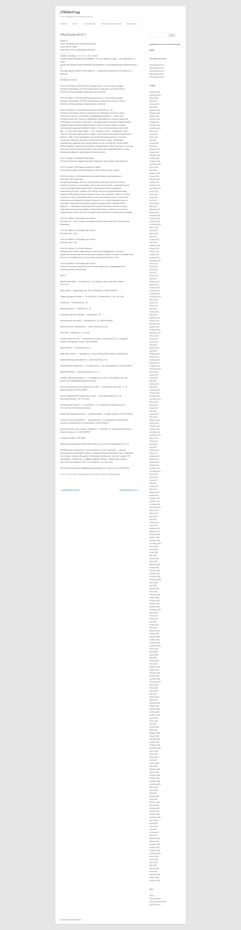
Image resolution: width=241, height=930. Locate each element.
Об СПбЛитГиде (89, 24)
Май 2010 (153, 519)
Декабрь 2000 (154, 844)
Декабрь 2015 (154, 323)
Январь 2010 (154, 531)
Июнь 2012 (153, 444)
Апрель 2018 (154, 239)
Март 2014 (153, 387)
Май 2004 (153, 724)
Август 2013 (153, 402)
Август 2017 (153, 263)
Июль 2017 (153, 266)
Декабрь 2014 (154, 359)
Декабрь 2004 (154, 709)
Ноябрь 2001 (154, 811)
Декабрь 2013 (154, 390)
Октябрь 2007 (154, 606)
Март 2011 (153, 489)
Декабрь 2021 (154, 119)
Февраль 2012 (154, 456)
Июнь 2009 (153, 552)
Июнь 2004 (153, 721)
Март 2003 (153, 766)
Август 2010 (153, 510)
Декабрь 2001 (154, 808)
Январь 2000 (154, 877)
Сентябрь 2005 (155, 681)
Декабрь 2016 (154, 287)
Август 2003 (153, 751)
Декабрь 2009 (154, 534)
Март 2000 (153, 871)
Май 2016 (153, 308)
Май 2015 (153, 344)
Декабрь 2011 (154, 462)
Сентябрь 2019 (155, 188)
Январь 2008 (154, 597)
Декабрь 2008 (154, 570)
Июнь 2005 (153, 691)
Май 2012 (153, 447)
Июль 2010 (153, 513)
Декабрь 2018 (154, 215)
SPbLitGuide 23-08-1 (156, 77)
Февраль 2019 (154, 209)
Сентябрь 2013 (155, 399)
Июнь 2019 (153, 197)
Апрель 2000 (154, 868)
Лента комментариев (157, 901)
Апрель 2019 (154, 203)
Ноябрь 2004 (154, 712)
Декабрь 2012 (154, 426)
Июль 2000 (153, 859)
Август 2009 (153, 546)
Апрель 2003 (154, 763)
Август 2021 (153, 131)
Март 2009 (153, 561)
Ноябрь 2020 (154, 158)
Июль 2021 (153, 134)
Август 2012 (153, 438)
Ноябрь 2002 (154, 778)
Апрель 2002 (154, 796)
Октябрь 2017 (154, 257)
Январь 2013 (154, 423)
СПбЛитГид (70, 12)
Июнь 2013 (153, 408)
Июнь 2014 (153, 378)
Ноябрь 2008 (154, 573)
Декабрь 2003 (154, 739)
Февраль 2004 (154, 733)
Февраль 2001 (154, 838)
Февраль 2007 (154, 630)
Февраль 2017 (154, 281)
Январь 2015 (154, 356)
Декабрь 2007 (154, 600)
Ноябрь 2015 (154, 326)
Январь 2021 (154, 152)
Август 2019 (153, 191)
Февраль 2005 (154, 703)
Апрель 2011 (154, 486)
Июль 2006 (153, 651)
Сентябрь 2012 (155, 435)
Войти (151, 895)
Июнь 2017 (153, 269)
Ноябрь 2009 (154, 537)
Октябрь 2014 (154, 366)
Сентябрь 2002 (155, 784)
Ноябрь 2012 (154, 429)
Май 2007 (153, 621)
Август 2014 (153, 372)
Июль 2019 (153, 194)
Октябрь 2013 (154, 396)
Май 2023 (153, 101)
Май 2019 (153, 200)
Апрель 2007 (154, 624)
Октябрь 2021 (154, 125)
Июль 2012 (153, 441)
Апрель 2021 (154, 143)
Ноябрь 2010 (154, 501)
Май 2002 (153, 793)
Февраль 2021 (154, 149)
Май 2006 (153, 657)
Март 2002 (153, 799)
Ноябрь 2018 (154, 218)
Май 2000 (153, 865)
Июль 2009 (153, 549)
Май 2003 (153, 760)
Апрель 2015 (154, 347)
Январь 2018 (154, 248)
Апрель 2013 (154, 414)
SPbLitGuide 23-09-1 (156, 74)
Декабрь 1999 (154, 880)
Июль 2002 (153, 787)
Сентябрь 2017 (155, 260)
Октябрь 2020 (154, 161)
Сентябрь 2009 (155, 543)
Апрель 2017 (154, 275)
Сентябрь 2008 (155, 579)
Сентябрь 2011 (155, 471)
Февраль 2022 (154, 113)
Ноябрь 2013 (154, 393)
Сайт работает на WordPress (70, 919)
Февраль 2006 (154, 666)
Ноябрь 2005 (154, 675)
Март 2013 (153, 417)
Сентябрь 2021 (155, 128)
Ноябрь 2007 (154, 603)
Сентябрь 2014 (155, 369)
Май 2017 (153, 272)
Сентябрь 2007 (155, 609)
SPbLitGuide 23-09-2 (156, 71)
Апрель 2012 (154, 450)
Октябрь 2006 (154, 642)
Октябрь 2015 (154, 329)
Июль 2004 (153, 718)
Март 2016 (153, 314)
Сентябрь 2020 (155, 164)
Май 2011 (153, 483)
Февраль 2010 (154, 528)
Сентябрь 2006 (155, 645)
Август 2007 (153, 612)
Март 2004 (153, 730)
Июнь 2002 (153, 790)
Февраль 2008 (154, 594)
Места (75, 24)
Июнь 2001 (153, 826)
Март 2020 (153, 170)
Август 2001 (153, 820)
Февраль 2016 (154, 317)
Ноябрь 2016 (154, 290)
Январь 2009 (154, 567)
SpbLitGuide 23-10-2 (156, 65)
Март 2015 (153, 350)
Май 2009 (153, 555)
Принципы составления (111, 24)
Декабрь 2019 (154, 179)
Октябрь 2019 (154, 185)
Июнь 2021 (153, 137)
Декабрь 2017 (154, 251)
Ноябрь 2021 (154, 122)
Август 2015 (153, 335)
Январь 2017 (154, 284)
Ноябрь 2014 (154, 362)
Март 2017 (153, 278)
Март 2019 (153, 206)
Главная (63, 24)
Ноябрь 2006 (154, 639)
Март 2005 (153, 700)
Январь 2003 (154, 772)
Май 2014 (153, 381)
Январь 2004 (154, 736)
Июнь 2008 (153, 582)
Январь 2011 (154, 495)
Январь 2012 (154, 459)
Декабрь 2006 (154, 636)
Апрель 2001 (154, 832)
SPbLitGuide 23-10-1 (156, 68)
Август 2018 (153, 227)
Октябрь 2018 (154, 221)
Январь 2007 (154, 633)
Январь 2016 (154, 320)
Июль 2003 (153, 754)
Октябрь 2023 (154, 92)
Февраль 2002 (154, 802)
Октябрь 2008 (154, 576)
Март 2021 (153, 146)
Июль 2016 (153, 302)
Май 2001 (153, 829)
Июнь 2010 (153, 516)
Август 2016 (153, 299)
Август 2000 (153, 856)
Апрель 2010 (154, 522)
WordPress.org (154, 904)
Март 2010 (153, 525)
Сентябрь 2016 (155, 296)
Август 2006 (153, 648)
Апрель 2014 (154, 384)
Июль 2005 (153, 687)
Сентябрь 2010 (155, 507)
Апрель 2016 (154, 311)
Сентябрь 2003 (155, 748)
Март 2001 (153, 835)
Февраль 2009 (154, 564)
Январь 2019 (154, 212)
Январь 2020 (154, 176)
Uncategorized (114, 474)
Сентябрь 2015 (155, 332)
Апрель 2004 (154, 727)
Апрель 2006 (154, 660)
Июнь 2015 (153, 341)
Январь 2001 (154, 841)
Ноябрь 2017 (154, 254)
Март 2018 (153, 242)
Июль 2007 (153, 615)
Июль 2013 (153, 405)
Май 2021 (153, 140)
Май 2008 (153, 585)
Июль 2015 (153, 338)
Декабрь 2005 (154, 672)
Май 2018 (153, 236)
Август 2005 (153, 684)
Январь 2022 (154, 116)
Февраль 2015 (154, 353)
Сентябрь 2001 (155, 817)
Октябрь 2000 (154, 850)
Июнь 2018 (153, 233)
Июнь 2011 (153, 480)
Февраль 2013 (154, 420)
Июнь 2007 (153, 618)
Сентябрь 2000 (155, 853)
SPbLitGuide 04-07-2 (129, 490)
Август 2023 (153, 98)
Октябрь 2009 (154, 540)
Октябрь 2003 (154, 745)
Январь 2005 (154, 706)
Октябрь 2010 (154, 504)
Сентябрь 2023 (155, 95)
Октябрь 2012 (154, 432)
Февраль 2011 (154, 492)
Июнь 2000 (153, 862)
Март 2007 (153, 627)
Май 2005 (153, 694)
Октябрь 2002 (154, 781)
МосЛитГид (131, 24)
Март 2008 (153, 591)
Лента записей (155, 898)
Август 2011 (153, 474)
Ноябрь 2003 (154, 742)
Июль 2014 (153, 375)
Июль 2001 (153, 823)
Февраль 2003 (154, 769)
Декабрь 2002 (154, 775)
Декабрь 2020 (154, 155)
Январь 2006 (154, 669)
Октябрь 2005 (154, 678)
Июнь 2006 (153, 654)
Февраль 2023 (154, 110)
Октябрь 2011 (154, 468)
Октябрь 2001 (154, 814)
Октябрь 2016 (154, 293)
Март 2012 (153, 453)
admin (97, 474)
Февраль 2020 (154, 173)
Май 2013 (153, 411)
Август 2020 (153, 167)
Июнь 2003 (153, 757)
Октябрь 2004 (154, 715)
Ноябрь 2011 (154, 465)
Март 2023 (153, 107)
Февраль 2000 (154, 874)
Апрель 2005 (154, 697)
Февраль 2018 (154, 245)
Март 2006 (153, 663)
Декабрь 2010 (154, 498)
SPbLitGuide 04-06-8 (69, 490)
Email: (151, 50)
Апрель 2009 (154, 558)
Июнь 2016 (153, 305)
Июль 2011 (153, 477)
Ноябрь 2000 (154, 847)
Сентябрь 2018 (155, 224)
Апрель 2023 (154, 104)
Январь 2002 (154, 805)
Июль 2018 (153, 230)
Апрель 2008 (154, 588)
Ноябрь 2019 (154, 182)
